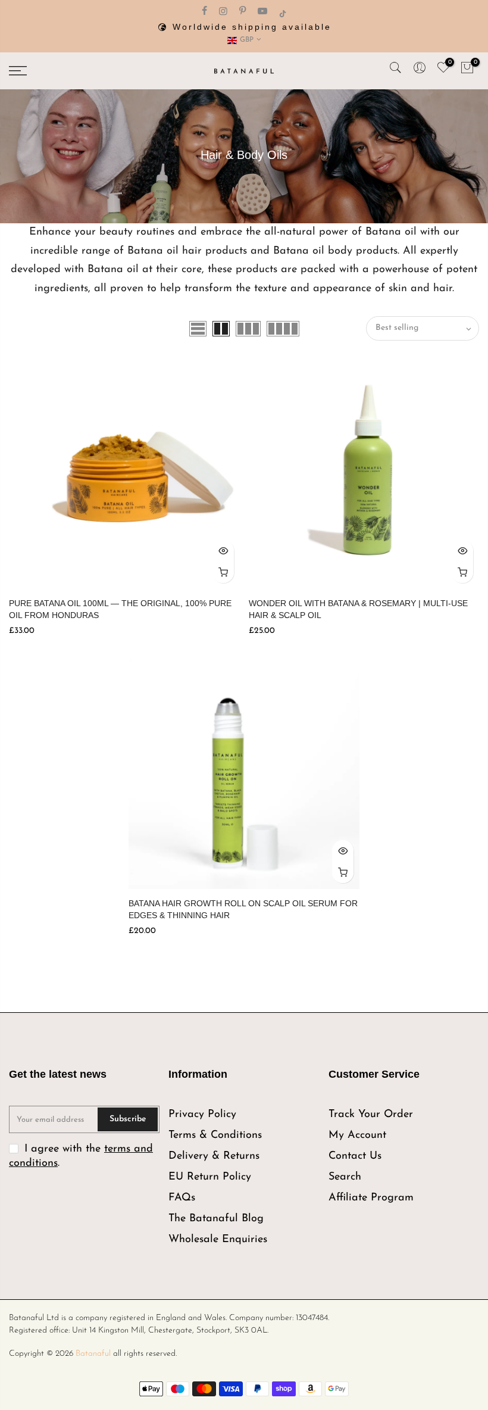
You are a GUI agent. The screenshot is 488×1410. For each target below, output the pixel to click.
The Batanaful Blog (216, 1219)
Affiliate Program (371, 1198)
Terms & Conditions (215, 1135)
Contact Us (355, 1156)
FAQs (181, 1198)
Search (345, 1177)
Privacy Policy (202, 1114)
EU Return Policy (209, 1177)
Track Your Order (371, 1114)
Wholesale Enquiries (217, 1239)
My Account (357, 1135)
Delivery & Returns (213, 1156)
